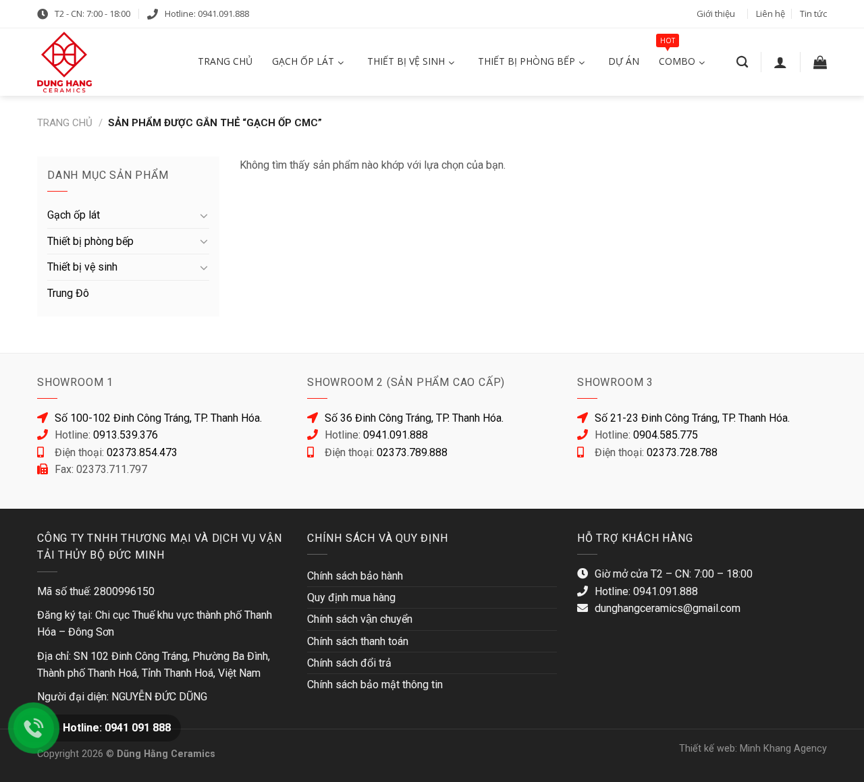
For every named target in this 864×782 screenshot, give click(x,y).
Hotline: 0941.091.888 (207, 13)
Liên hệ (770, 13)
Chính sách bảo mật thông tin (375, 684)
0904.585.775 (665, 434)
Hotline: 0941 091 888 (117, 727)
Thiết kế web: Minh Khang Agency (753, 748)
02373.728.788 (682, 452)
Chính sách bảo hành (355, 575)
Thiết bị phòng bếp (90, 241)
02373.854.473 (142, 452)
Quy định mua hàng (351, 597)
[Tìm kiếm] (742, 62)
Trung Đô (68, 293)
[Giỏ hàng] (820, 62)
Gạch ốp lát (73, 214)
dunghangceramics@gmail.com (667, 608)
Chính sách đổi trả (349, 663)
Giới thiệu (716, 13)
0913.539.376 (125, 434)
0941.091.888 (395, 434)
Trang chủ (64, 123)
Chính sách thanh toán (357, 641)
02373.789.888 (412, 452)
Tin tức (813, 13)
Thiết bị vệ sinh (82, 266)
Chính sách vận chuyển (359, 619)
